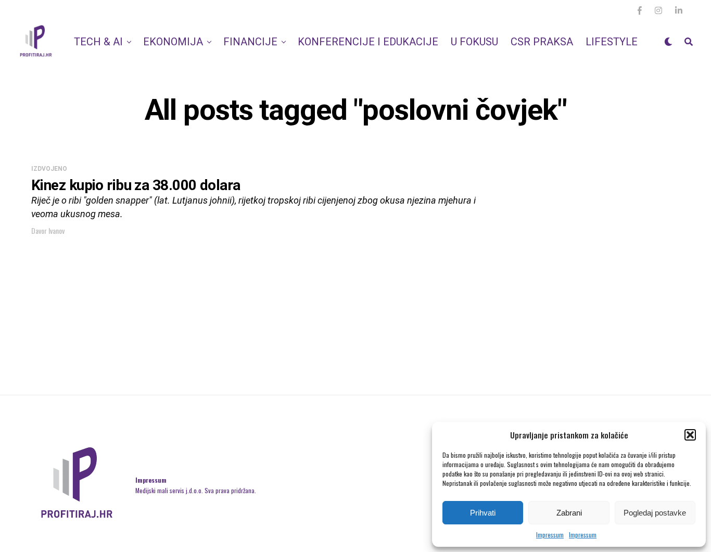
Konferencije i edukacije (368, 41)
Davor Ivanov (48, 230)
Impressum (550, 534)
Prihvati (483, 512)
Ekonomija (173, 41)
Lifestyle (612, 41)
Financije (250, 41)
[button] (690, 435)
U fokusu (474, 41)
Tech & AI (98, 41)
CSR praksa (542, 41)
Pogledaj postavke (655, 512)
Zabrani (569, 512)
